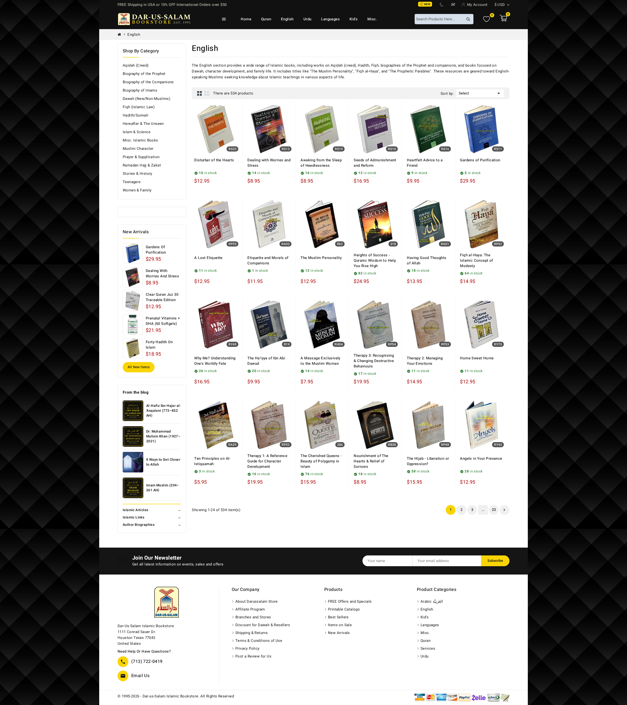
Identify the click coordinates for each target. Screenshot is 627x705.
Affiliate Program (250, 609)
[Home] (121, 34)
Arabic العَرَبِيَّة (432, 601)
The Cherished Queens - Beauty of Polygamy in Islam (321, 461)
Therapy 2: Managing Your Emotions (425, 360)
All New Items (139, 367)
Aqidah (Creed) (136, 65)
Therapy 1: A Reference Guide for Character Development (267, 461)
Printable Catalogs (344, 609)
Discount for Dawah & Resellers (262, 625)
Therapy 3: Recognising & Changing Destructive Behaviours (374, 361)
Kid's (354, 19)
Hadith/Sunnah (135, 115)
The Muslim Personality (321, 257)
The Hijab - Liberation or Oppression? (428, 461)
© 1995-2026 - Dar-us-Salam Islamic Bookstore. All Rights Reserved (176, 696)
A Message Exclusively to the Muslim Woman (320, 360)
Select (480, 93)
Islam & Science (136, 132)
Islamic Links (152, 517)
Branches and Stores (253, 617)
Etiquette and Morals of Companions (267, 260)
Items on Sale (340, 625)
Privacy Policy (247, 648)
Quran (266, 19)
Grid (199, 93)
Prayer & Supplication (141, 157)
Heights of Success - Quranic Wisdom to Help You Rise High (375, 260)
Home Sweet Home (477, 358)
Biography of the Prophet (144, 73)
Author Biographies (152, 524)
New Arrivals (339, 632)
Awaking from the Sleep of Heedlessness (321, 162)
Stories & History (137, 173)
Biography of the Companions (148, 82)
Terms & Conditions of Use (258, 640)
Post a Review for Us (253, 656)
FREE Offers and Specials (350, 601)
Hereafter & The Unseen (143, 123)
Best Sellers (338, 617)
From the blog (135, 392)
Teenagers (132, 182)
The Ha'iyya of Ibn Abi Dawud (266, 360)
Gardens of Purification (156, 249)
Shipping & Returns (251, 632)
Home (246, 19)
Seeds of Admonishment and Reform (375, 162)
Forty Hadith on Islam (159, 344)
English (287, 19)
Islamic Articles (152, 510)
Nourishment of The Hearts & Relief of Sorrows (371, 461)
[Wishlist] (486, 19)
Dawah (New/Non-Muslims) (146, 98)
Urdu (307, 19)
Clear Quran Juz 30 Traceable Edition (162, 297)
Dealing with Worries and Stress (162, 273)
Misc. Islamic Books (140, 140)
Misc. (372, 19)
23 (494, 509)
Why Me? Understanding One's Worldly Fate (214, 360)
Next (504, 509)
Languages (330, 19)
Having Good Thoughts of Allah (426, 260)
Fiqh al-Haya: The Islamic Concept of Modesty (476, 260)
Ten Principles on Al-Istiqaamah (212, 461)
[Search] (468, 19)
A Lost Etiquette (208, 257)
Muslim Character (138, 148)
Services (428, 648)
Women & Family (137, 190)
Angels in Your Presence (481, 458)
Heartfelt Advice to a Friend (425, 162)
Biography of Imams (140, 90)
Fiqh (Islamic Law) (139, 107)
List (207, 93)
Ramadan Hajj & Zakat (142, 165)
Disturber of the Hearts (214, 160)
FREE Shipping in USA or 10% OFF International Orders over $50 (172, 4)
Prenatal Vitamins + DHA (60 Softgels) (163, 321)
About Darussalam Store (256, 601)
